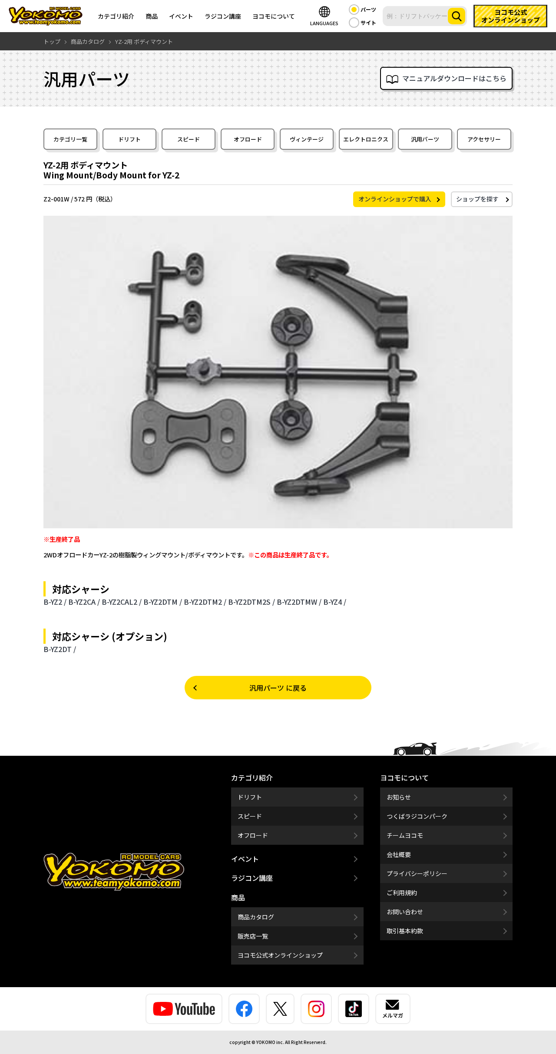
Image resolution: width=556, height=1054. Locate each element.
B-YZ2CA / (84, 601)
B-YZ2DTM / (162, 601)
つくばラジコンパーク (417, 816)
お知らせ (399, 797)
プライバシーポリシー (417, 873)
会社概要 (399, 854)
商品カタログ (256, 916)
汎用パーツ (425, 139)
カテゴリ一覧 (70, 139)
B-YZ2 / (54, 601)
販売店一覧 (253, 936)
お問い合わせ (405, 911)
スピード (188, 139)
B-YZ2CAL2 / (122, 601)
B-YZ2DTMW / (299, 601)
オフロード (248, 139)
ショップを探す (477, 198)
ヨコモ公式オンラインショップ (280, 955)
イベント (181, 16)
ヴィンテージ (307, 139)
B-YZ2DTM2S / (251, 601)
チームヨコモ (405, 835)
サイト (368, 22)
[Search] (456, 16)
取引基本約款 (405, 930)
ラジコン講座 (223, 16)
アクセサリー (484, 139)
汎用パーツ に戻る (278, 687)
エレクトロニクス (365, 139)
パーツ (368, 9)
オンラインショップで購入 (394, 198)
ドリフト (129, 139)
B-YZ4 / (334, 601)
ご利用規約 (402, 892)
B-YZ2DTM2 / (205, 601)
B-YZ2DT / (59, 649)
